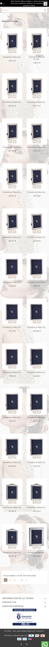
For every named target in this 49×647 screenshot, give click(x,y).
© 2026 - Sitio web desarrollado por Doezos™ (24, 631)
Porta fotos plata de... (12, 507)
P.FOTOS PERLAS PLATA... (37, 58)
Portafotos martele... (37, 552)
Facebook (21, 644)
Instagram (27, 644)
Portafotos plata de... (12, 57)
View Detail (10, 51)
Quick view (14, 51)
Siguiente (26, 580)
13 (22, 580)
